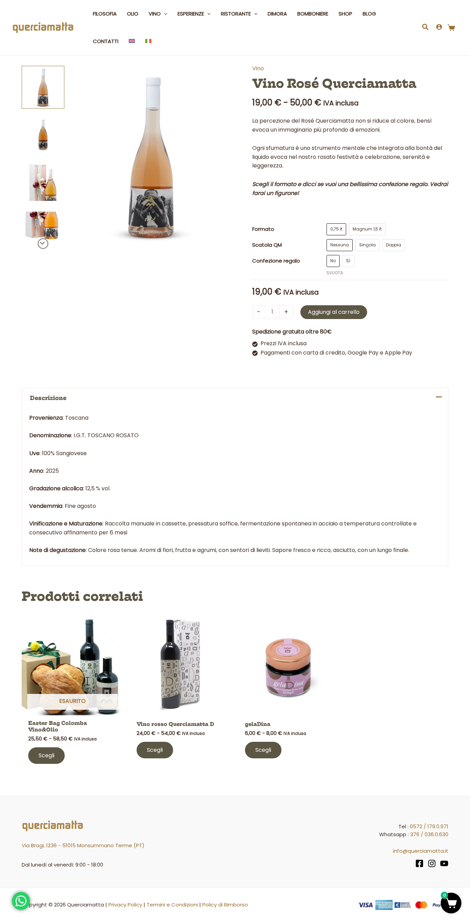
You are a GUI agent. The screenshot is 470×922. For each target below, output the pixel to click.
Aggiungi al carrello (334, 312)
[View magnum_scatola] (43, 179)
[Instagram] (432, 863)
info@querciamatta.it (420, 850)
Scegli (46, 755)
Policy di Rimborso (225, 904)
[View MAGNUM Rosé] (43, 133)
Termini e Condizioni (172, 904)
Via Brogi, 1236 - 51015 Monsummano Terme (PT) (83, 845)
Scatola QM (267, 244)
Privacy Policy (125, 904)
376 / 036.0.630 (429, 834)
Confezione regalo (276, 260)
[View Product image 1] (43, 87)
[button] (164, 14)
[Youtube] (444, 863)
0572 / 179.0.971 (429, 826)
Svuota (335, 273)
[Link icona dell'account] (439, 27)
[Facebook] (419, 863)
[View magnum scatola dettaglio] (43, 226)
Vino (258, 68)
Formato (263, 229)
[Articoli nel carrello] (453, 27)
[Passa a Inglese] (132, 41)
